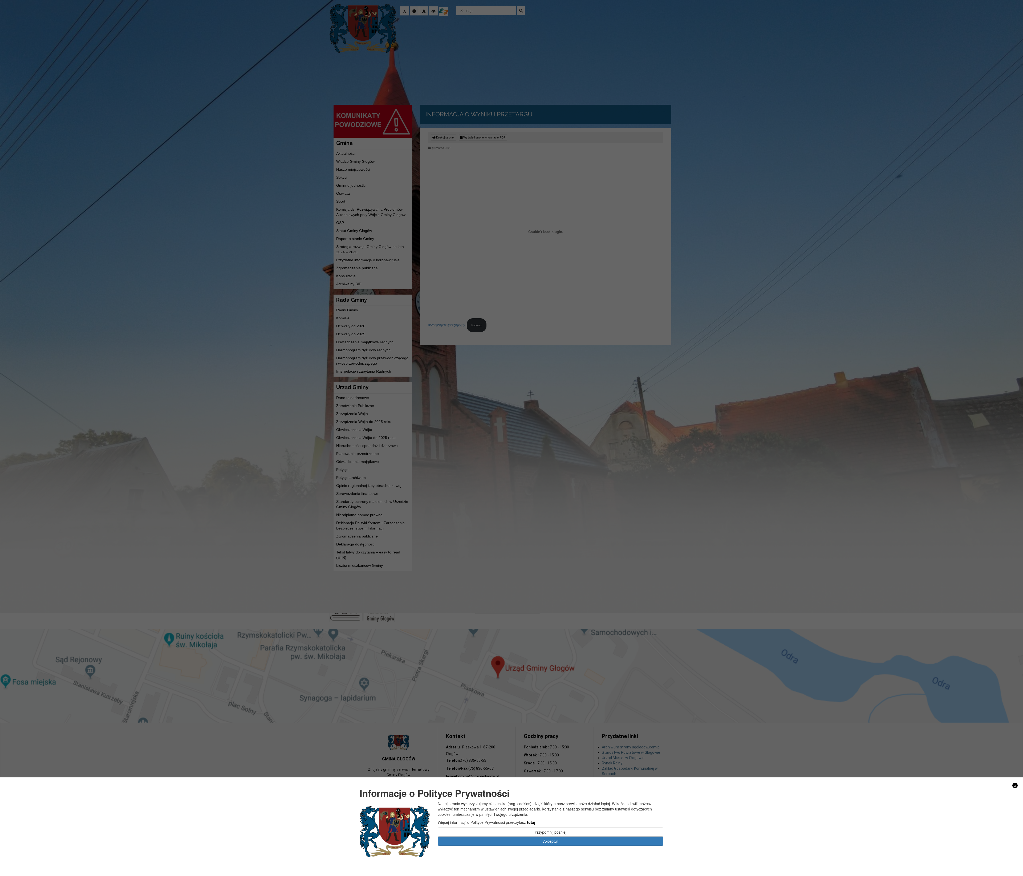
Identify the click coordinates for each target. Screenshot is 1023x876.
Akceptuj (550, 841)
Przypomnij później (550, 832)
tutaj (531, 822)
